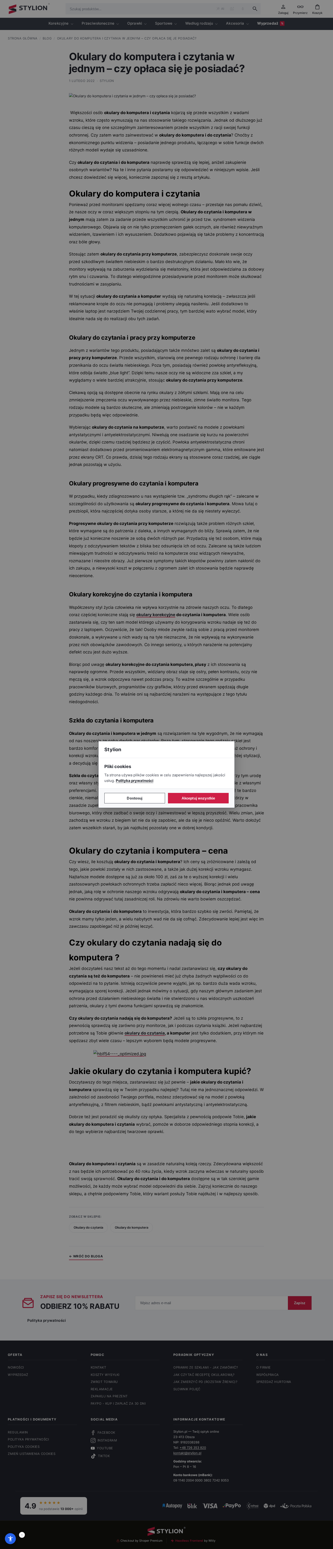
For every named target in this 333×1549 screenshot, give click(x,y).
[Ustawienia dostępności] (10, 1538)
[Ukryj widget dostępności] (22, 1535)
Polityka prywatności (134, 780)
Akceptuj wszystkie (198, 798)
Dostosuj (134, 798)
